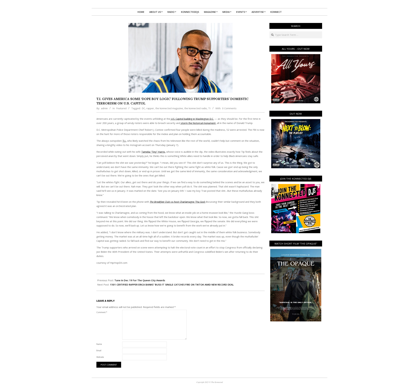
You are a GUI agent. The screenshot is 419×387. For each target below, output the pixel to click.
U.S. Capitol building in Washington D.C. (192, 118)
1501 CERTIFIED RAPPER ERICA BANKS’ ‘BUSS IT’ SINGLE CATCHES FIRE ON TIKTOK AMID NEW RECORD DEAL (172, 284)
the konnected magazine (169, 108)
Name (99, 344)
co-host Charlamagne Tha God (177, 201)
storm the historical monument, (198, 123)
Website (100, 357)
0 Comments (229, 108)
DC (143, 108)
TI (209, 108)
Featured (121, 108)
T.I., (124, 140)
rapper (150, 108)
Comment (101, 312)
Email (98, 350)
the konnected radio (195, 108)
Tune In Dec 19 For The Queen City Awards (139, 280)
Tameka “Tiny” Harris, (153, 151)
